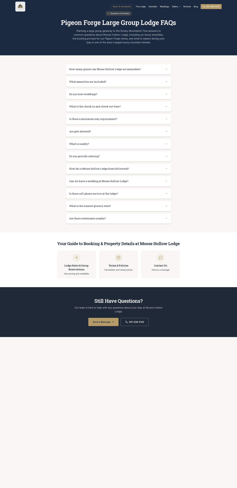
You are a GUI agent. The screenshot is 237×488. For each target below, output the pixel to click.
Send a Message (102, 322)
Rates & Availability (122, 6)
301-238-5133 (212, 6)
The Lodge (141, 6)
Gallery (175, 6)
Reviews (187, 6)
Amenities (153, 6)
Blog (196, 6)
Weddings (164, 6)
